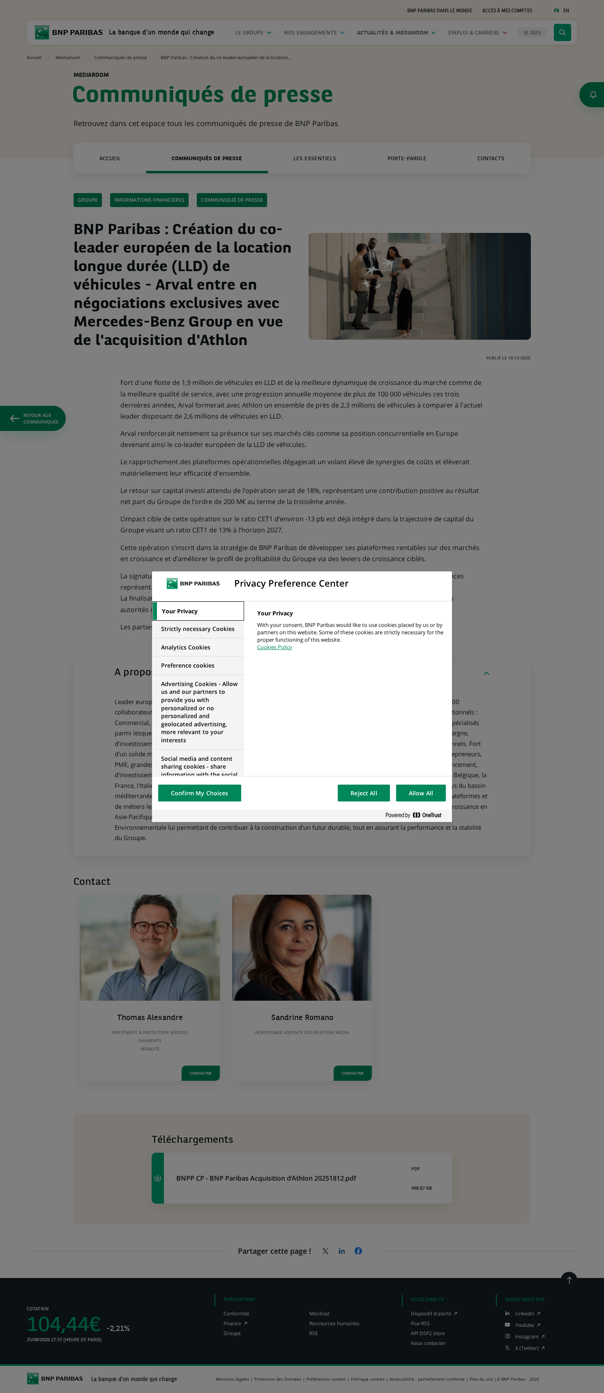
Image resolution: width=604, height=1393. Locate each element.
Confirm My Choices (199, 793)
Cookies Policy (274, 647)
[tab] (198, 611)
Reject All (363, 793)
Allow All (421, 793)
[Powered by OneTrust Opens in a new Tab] (416, 815)
